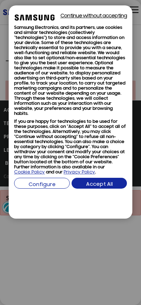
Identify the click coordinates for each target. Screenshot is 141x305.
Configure (42, 185)
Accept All (99, 184)
